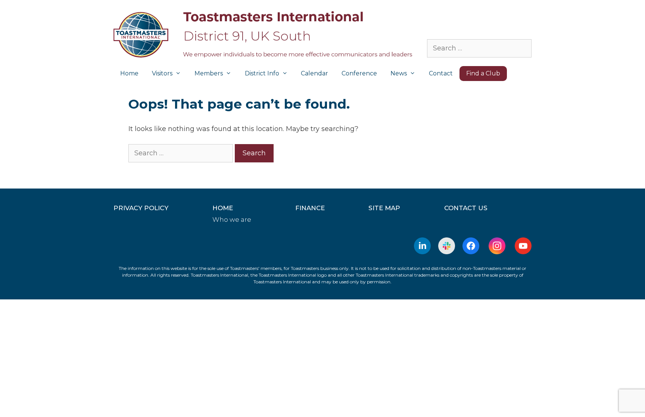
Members (208, 73)
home (222, 208)
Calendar (314, 73)
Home (129, 73)
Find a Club (483, 73)
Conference (359, 73)
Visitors (162, 73)
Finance (310, 208)
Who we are (231, 219)
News (398, 73)
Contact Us (465, 208)
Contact (441, 73)
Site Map (384, 208)
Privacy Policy (140, 208)
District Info (262, 73)
